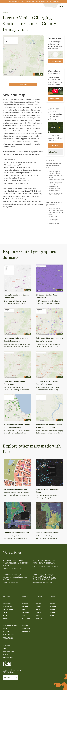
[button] (12, 6)
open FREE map (55, 61)
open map (23, 84)
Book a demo (55, 99)
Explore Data (7, 12)
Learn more (55, 1)
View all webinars (53, 151)
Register (55, 145)
